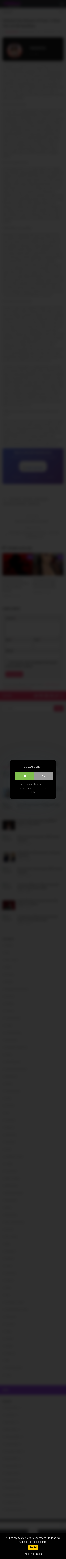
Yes (24, 775)
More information (33, 1553)
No (43, 775)
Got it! (33, 1547)
